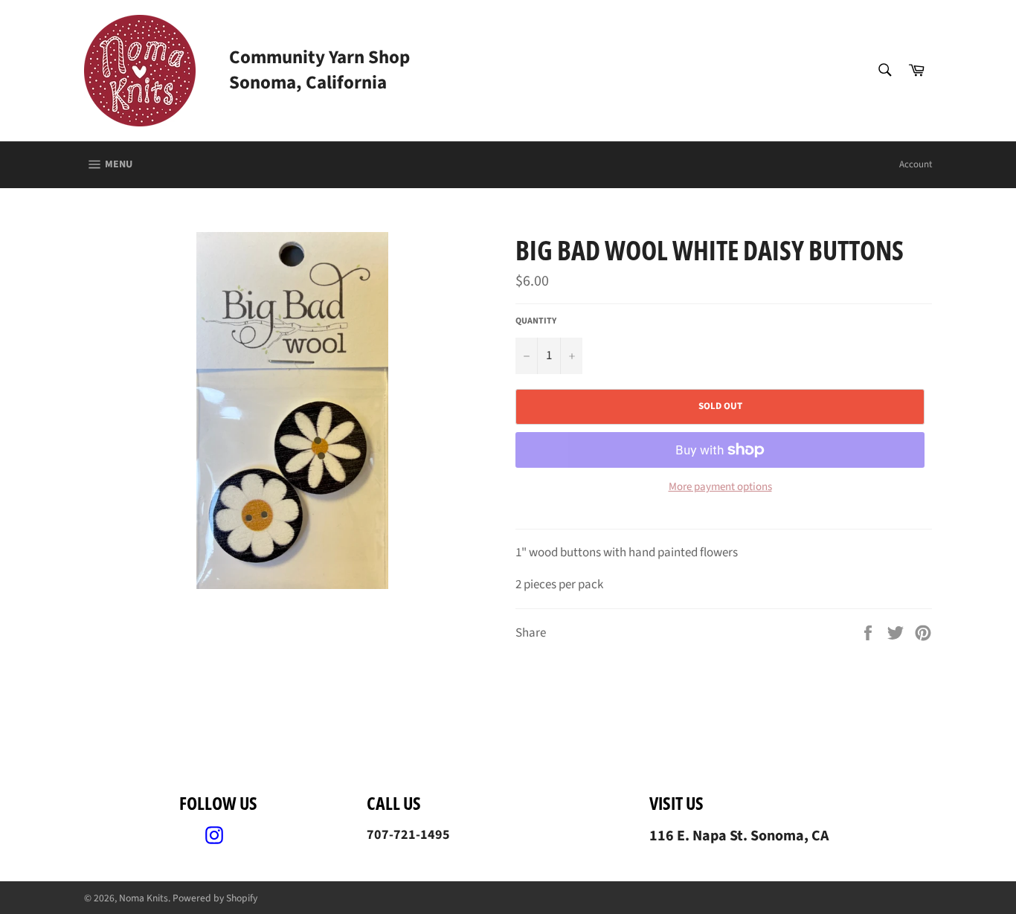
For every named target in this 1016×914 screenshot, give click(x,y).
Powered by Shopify (215, 898)
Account (915, 164)
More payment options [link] (720, 487)
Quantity (535, 321)
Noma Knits (143, 898)
